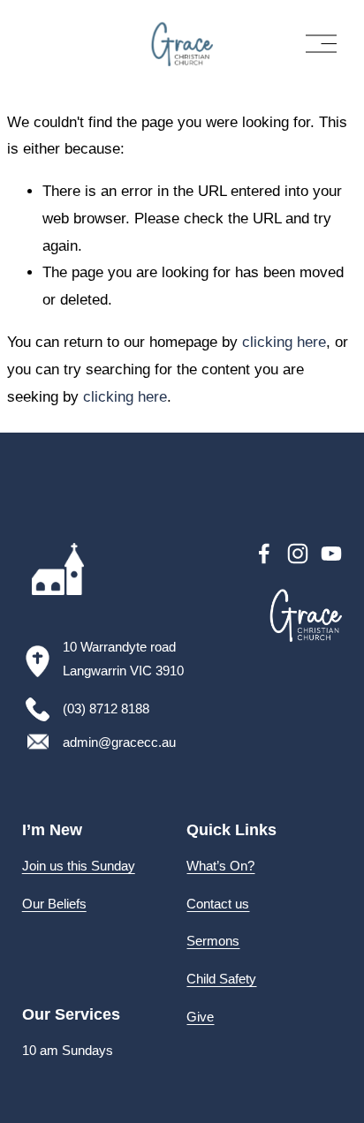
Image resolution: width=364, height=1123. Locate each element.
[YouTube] (331, 553)
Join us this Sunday (78, 865)
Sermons (212, 940)
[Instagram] (297, 553)
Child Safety (221, 978)
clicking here (284, 342)
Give (200, 1016)
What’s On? (220, 865)
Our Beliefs (54, 903)
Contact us (217, 903)
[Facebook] (264, 553)
